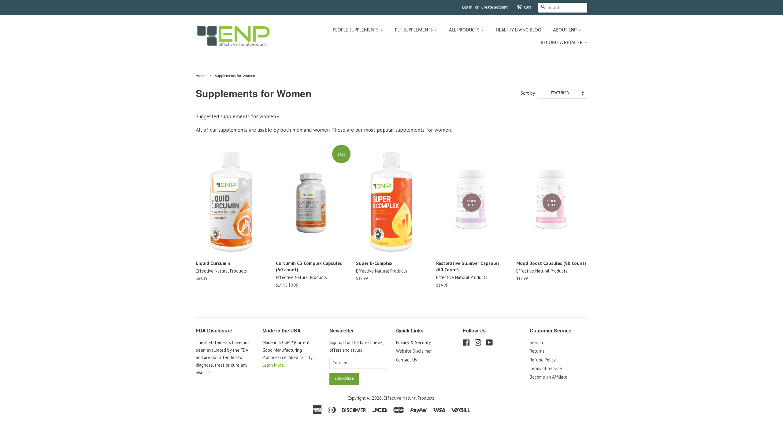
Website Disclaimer (414, 351)
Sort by (528, 93)
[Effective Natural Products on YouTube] (489, 343)
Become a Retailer (562, 42)
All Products (465, 30)
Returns (537, 351)
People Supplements (356, 30)
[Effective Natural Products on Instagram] (477, 343)
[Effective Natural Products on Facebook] (466, 343)
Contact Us (406, 360)
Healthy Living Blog (518, 30)
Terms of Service (546, 368)
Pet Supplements (414, 30)
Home (200, 76)
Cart (527, 7)
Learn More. (273, 365)
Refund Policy (543, 360)
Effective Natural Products (409, 398)
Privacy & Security (413, 342)
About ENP (565, 30)
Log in (467, 7)
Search (536, 342)
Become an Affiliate (548, 377)
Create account (494, 7)
